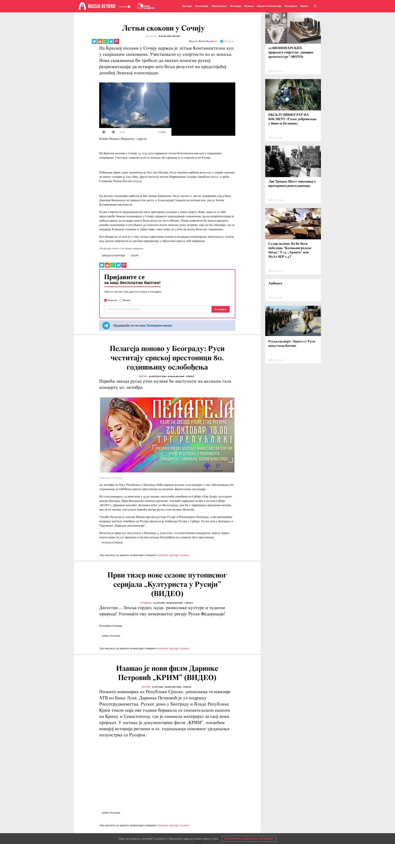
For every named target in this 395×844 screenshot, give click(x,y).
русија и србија (112, 542)
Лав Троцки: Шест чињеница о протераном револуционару (292, 184)
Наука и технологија (269, 6)
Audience (275, 283)
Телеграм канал (159, 325)
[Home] (82, 6)
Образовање (219, 6)
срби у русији (111, 636)
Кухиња (249, 6)
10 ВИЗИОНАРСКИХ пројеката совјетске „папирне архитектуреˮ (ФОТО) (291, 52)
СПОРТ (135, 255)
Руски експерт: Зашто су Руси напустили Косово (291, 344)
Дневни (126, 300)
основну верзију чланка (173, 555)
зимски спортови (113, 255)
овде (186, 838)
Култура (187, 6)
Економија (201, 6)
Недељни (112, 300)
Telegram (229, 41)
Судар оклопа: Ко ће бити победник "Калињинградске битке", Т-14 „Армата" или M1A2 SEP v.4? (290, 250)
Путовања (291, 6)
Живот (304, 6)
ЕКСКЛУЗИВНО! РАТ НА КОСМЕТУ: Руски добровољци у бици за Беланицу (292, 119)
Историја (235, 6)
